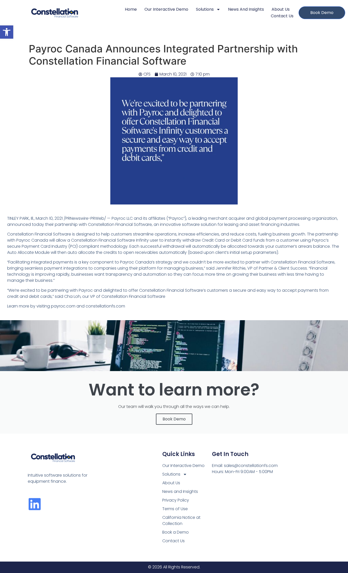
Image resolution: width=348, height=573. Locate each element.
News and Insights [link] (246, 9)
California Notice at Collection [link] (181, 520)
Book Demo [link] (174, 419)
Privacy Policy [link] (175, 500)
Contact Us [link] (282, 16)
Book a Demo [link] (175, 532)
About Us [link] (281, 9)
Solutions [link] (205, 9)
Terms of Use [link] (175, 509)
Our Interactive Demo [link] (166, 9)
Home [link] (131, 9)
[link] (6, 32)
